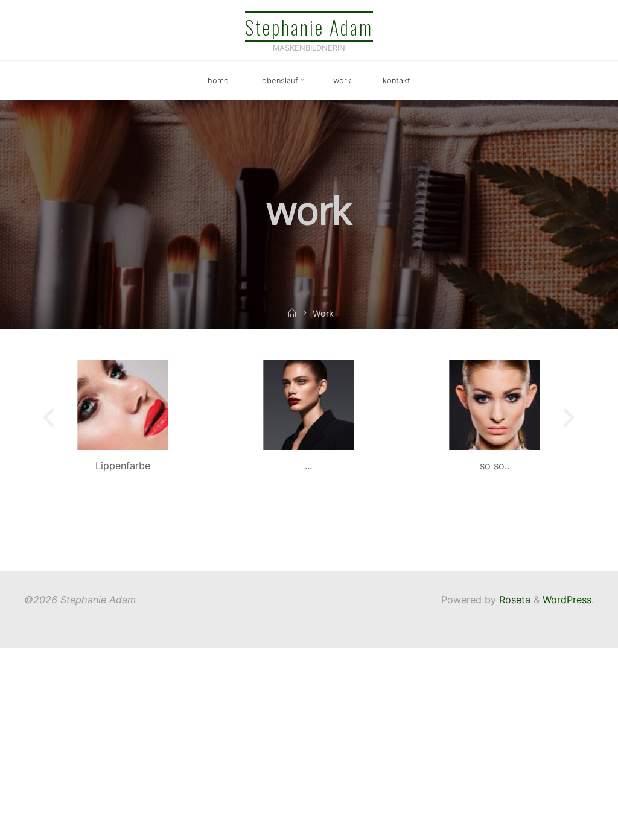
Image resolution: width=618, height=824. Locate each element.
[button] (48, 417)
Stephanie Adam (309, 26)
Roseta (513, 600)
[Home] (291, 314)
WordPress (567, 600)
